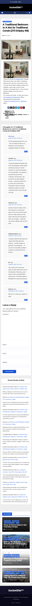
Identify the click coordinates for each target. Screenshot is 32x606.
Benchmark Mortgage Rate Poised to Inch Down (16, 560)
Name (5, 344)
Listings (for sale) (7, 21)
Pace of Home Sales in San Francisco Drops (15, 526)
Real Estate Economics (9, 522)
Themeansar (16, 599)
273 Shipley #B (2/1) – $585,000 (17, 101)
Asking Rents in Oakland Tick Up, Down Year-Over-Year (15, 577)
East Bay (14, 571)
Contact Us (18, 602)
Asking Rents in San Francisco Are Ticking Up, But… (15, 544)
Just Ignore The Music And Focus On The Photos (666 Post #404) (10, 113)
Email (5, 353)
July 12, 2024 (9, 546)
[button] (27, 12)
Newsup (25, 597)
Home (12, 602)
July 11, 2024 (8, 563)
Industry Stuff (15, 537)
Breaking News (7, 537)
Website (5, 362)
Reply (26, 151)
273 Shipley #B (17, 79)
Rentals (17, 539)
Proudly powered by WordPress (11, 597)
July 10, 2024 (9, 580)
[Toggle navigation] (15, 13)
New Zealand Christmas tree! (11, 97)
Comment (6, 314)
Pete (9, 136)
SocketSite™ (16, 7)
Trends (17, 522)
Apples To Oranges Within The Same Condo (21, 114)
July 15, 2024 (9, 529)
